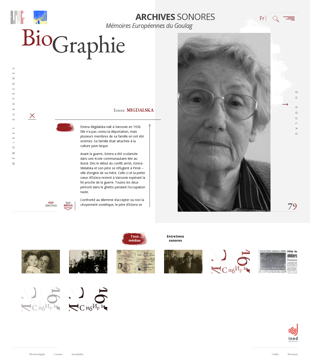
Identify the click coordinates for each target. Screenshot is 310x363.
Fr (262, 18)
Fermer (32, 115)
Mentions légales (37, 354)
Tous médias (135, 238)
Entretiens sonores (175, 238)
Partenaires (293, 354)
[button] (41, 261)
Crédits (275, 354)
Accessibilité (77, 354)
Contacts (58, 354)
